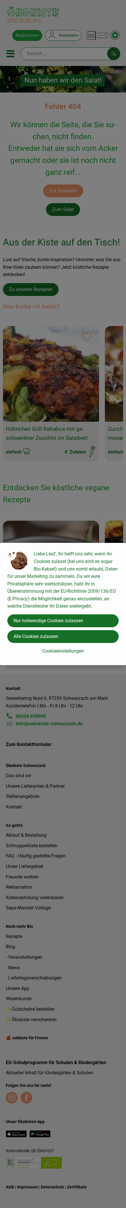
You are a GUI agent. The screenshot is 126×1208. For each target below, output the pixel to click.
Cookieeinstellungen (63, 651)
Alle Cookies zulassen (35, 636)
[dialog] (63, 604)
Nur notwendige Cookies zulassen (48, 620)
